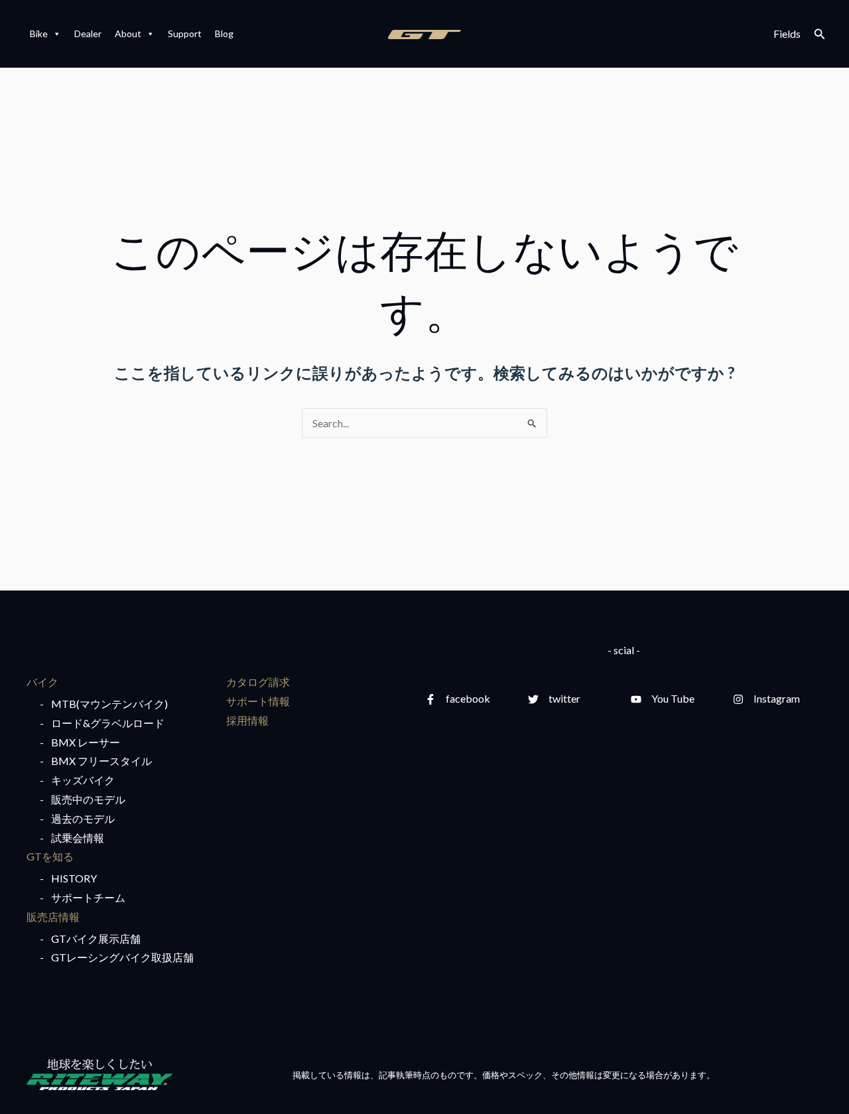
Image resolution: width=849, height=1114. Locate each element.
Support (185, 33)
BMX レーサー (85, 742)
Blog (224, 33)
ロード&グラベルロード (107, 723)
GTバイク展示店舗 (96, 938)
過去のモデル (83, 818)
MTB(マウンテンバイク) (109, 703)
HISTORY (74, 878)
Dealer (87, 33)
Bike (39, 33)
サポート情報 (258, 701)
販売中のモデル (88, 799)
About (128, 33)
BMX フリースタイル (101, 760)
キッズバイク (83, 780)
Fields (787, 33)
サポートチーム (88, 897)
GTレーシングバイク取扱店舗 (122, 957)
